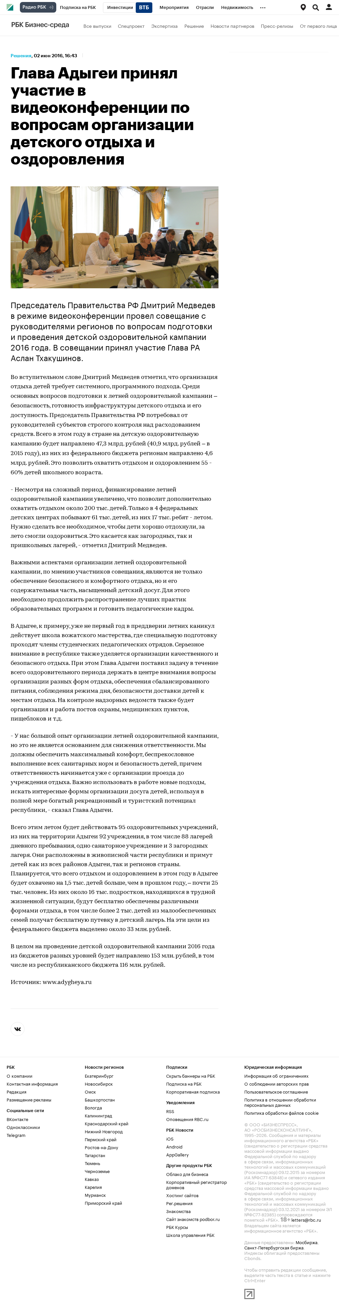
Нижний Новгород (104, 1131)
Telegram (16, 1134)
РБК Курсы (177, 1226)
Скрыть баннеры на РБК (190, 1075)
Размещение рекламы (29, 1099)
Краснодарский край (106, 1123)
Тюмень (92, 1162)
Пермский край (101, 1139)
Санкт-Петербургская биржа (274, 1247)
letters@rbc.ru (306, 1219)
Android (174, 1146)
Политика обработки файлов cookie (281, 1112)
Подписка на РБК (184, 1083)
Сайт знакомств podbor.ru (193, 1218)
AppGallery (177, 1154)
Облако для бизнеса (187, 1173)
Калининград (98, 1115)
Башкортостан (100, 1099)
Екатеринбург (99, 1075)
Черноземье (97, 1170)
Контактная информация (32, 1083)
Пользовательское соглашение (276, 1091)
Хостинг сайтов (182, 1195)
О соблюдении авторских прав (276, 1083)
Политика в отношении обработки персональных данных (280, 1102)
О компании (19, 1075)
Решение (194, 25)
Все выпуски (97, 25)
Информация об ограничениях (276, 1075)
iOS (169, 1138)
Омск (90, 1091)
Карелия (93, 1186)
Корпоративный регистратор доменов (196, 1184)
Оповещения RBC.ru (187, 1118)
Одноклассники (23, 1126)
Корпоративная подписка (193, 1091)
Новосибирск (99, 1083)
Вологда (93, 1107)
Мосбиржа (306, 1242)
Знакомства (178, 1210)
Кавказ (92, 1178)
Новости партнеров (232, 25)
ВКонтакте (17, 1118)
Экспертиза (164, 25)
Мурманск (95, 1194)
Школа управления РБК (190, 1234)
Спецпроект (131, 25)
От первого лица (318, 25)
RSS (170, 1110)
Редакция (16, 1091)
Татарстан (95, 1154)
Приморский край (103, 1202)
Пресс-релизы (277, 25)
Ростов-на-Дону (101, 1147)
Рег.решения (179, 1202)
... (263, 6)
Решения (21, 55)
